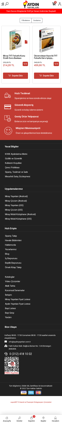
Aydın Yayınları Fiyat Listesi (17, 304)
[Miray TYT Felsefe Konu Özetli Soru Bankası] (15, 39)
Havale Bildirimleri (13, 240)
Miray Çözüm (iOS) (14, 210)
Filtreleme (26, 20)
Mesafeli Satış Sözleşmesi (17, 176)
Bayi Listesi (10, 308)
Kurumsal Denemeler (15, 290)
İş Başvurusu (11, 258)
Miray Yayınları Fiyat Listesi (17, 299)
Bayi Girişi (9, 313)
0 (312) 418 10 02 (20, 354)
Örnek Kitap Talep (13, 267)
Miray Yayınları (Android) (16, 196)
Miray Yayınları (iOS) (14, 205)
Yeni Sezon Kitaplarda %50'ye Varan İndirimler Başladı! (31, 11)
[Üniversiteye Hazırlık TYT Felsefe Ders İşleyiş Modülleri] (46, 39)
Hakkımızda (10, 245)
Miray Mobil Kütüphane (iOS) (18, 219)
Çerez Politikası (12, 167)
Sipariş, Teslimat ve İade (16, 172)
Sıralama (37, 20)
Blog (7, 254)
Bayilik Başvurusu (13, 263)
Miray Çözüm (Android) (16, 201)
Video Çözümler (12, 281)
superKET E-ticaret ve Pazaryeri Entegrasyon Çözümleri (31, 402)
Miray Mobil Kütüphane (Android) (20, 214)
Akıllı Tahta (10, 286)
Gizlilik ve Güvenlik (13, 158)
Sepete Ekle (17, 75)
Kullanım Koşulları (13, 163)
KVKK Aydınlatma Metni (16, 154)
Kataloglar (10, 277)
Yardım (8, 317)
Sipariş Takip (11, 236)
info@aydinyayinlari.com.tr (19, 342)
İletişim (8, 295)
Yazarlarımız (11, 249)
